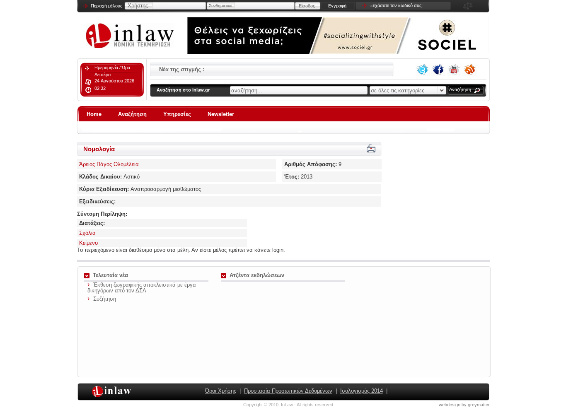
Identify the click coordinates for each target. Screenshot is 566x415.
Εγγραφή (337, 5)
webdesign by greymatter (464, 404)
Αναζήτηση (460, 89)
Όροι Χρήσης (220, 391)
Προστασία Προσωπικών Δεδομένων (288, 391)
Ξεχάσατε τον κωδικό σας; (396, 5)
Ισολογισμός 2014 (361, 391)
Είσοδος (307, 5)
